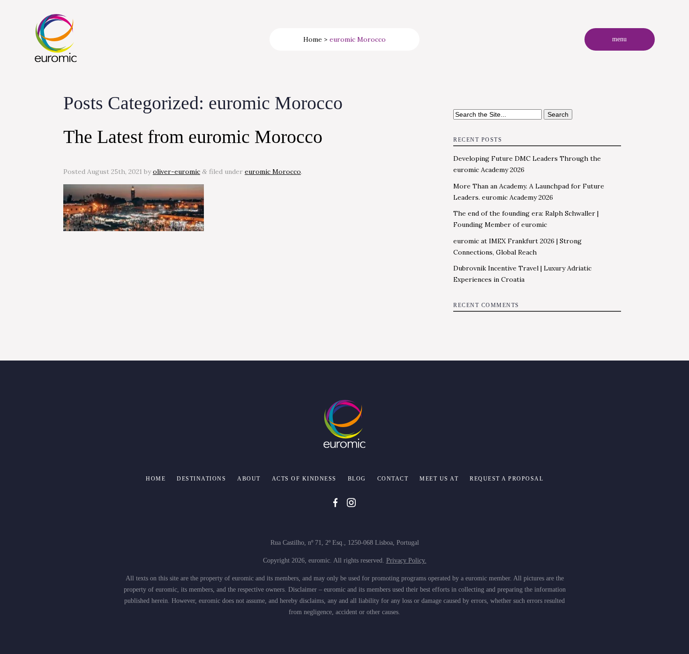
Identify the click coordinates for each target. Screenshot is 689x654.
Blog (357, 478)
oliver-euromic (176, 171)
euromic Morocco (273, 171)
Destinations (201, 478)
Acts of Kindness (304, 478)
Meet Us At (438, 478)
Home (312, 39)
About (249, 478)
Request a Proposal (506, 478)
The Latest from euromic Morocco (192, 136)
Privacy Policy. (406, 560)
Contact (393, 478)
